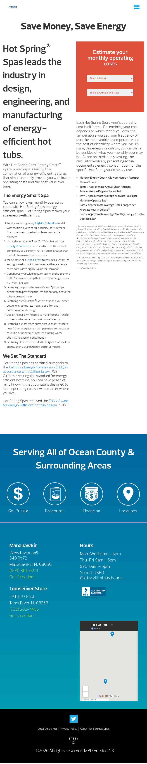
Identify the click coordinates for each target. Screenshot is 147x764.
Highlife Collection (46, 223)
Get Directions (22, 577)
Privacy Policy (68, 729)
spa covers (35, 260)
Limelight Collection (18, 246)
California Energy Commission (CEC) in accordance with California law (35, 369)
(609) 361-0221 (23, 570)
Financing (91, 511)
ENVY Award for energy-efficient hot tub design (35, 403)
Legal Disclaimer (47, 729)
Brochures (55, 511)
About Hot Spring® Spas (95, 729)
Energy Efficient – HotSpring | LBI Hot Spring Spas (13, 7)
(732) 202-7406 (24, 609)
